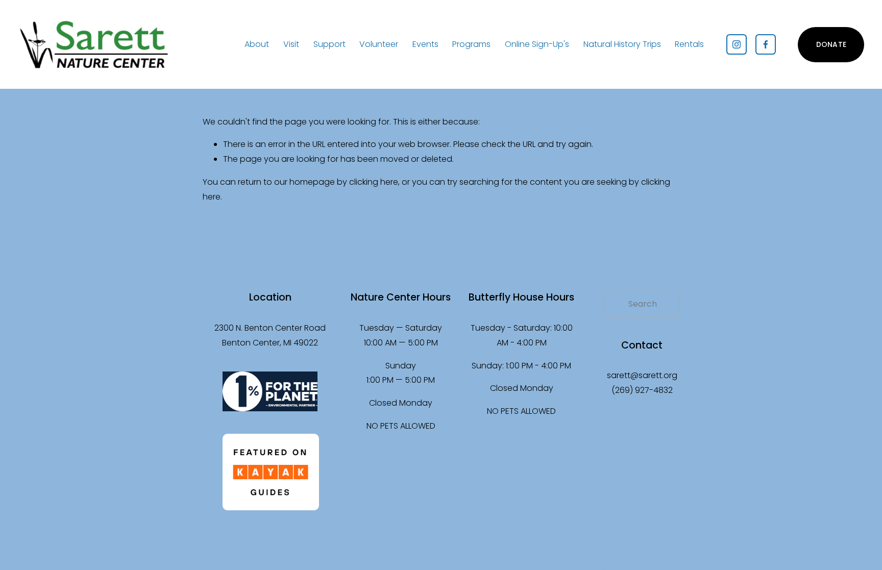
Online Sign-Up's (537, 44)
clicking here (373, 182)
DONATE (831, 44)
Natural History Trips (622, 44)
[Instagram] (736, 44)
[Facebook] (765, 44)
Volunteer (378, 44)
